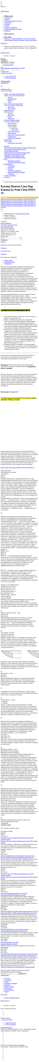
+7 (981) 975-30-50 (10, 76)
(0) (1, 209)
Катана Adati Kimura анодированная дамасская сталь (17, 857)
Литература (8, 17)
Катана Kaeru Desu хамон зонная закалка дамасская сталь (18, 955)
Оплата (6, 26)
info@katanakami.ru (6, 1027)
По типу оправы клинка (11, 998)
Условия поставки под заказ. (13, 21)
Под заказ (4, 240)
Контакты (7, 985)
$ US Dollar (4, 62)
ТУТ (16, 392)
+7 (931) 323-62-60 (10, 78)
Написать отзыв (5, 825)
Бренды (6, 146)
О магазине (7, 22)
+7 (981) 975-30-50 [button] (6, 1019)
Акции (6, 991)
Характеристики (9, 262)
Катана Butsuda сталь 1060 (9, 944)
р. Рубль (11, 62)
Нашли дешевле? (6, 223)
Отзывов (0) (8, 263)
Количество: (4, 236)
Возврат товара (9, 986)
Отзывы (6, 19)
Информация (8, 164)
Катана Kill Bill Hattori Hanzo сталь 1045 (13, 895)
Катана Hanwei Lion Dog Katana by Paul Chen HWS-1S (17, 467)
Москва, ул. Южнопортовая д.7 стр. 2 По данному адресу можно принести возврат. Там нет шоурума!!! (20, 39)
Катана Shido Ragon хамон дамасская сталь (14, 931)
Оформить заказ (6, 89)
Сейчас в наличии (10, 175)
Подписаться (22, 973)
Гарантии (7, 31)
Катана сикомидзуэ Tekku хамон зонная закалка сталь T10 (19, 913)
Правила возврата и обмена (12, 29)
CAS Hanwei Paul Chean (22, 213)
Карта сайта (8, 988)
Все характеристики (7, 226)
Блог (5, 159)
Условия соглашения (10, 27)
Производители (9, 990)
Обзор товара (8, 260)
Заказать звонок (6, 81)
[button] (4, 43)
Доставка (7, 24)
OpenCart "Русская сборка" (16, 1045)
